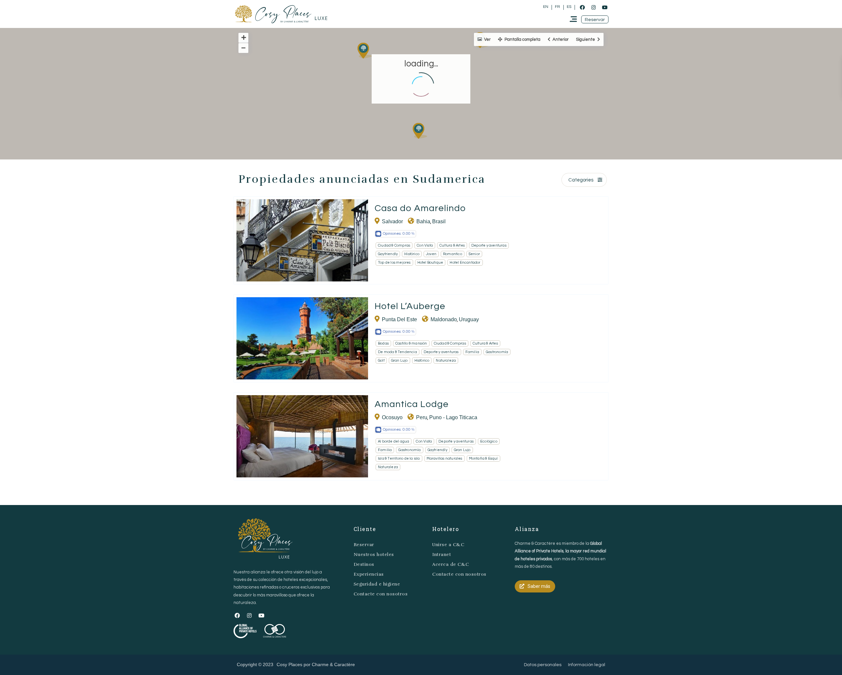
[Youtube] (604, 7)
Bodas (383, 343)
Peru (421, 417)
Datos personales (542, 665)
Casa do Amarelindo (420, 208)
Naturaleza (446, 360)
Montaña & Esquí (483, 458)
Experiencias (369, 574)
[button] (594, 19)
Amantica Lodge (412, 404)
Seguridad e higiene (377, 584)
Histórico (411, 254)
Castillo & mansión (411, 343)
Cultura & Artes (452, 245)
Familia (472, 352)
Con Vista (425, 245)
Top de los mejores (394, 262)
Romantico (452, 254)
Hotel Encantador (465, 262)
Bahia (423, 221)
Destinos (364, 564)
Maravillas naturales (444, 458)
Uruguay (469, 319)
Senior (474, 254)
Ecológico (488, 441)
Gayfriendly (388, 254)
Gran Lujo (399, 360)
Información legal (586, 665)
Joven (431, 254)
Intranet (441, 554)
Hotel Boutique (430, 262)
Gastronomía (497, 352)
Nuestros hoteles (374, 554)
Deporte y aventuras (489, 245)
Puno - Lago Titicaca (453, 417)
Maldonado (444, 319)
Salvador (392, 221)
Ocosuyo (392, 417)
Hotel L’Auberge (410, 306)
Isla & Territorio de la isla (399, 458)
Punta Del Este (399, 319)
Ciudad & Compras (394, 245)
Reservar (364, 544)
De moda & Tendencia (397, 352)
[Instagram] (593, 7)
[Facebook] (582, 7)
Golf (381, 360)
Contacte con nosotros (381, 594)
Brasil (439, 221)
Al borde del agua (393, 441)
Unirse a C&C (448, 544)
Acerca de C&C (450, 564)
